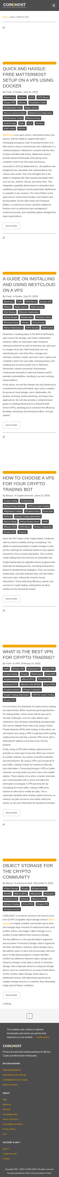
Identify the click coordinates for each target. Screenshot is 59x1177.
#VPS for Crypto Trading (38, 506)
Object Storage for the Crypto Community (28, 871)
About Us (7, 1104)
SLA (5, 1134)
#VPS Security (32, 328)
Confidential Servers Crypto (15, 1080)
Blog (5, 17)
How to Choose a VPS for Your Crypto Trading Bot (28, 484)
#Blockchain (35, 894)
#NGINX (22, 128)
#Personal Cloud (11, 322)
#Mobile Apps (27, 317)
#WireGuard (36, 674)
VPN (17, 663)
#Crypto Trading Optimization (28, 516)
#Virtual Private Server (29, 522)
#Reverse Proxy (33, 118)
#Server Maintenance (13, 328)
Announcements (25, 883)
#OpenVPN (50, 674)
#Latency (22, 532)
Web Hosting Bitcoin (12, 1070)
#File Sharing (9, 312)
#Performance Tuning (13, 118)
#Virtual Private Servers (14, 506)
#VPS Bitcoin (43, 97)
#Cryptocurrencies (12, 689)
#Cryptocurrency (32, 511)
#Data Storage (37, 307)
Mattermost (8, 135)
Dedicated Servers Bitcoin (14, 1075)
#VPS (31, 97)
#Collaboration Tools (13, 108)
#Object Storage (11, 888)
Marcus (9, 495)
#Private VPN (18, 669)
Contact (6, 1158)
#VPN (6, 669)
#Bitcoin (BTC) (28, 679)
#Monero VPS (10, 527)
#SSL (21, 123)
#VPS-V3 (8, 516)
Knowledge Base (10, 1114)
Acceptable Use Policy (13, 1124)
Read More (11, 226)
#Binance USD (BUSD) (30, 684)
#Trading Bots (27, 501)
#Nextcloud (9, 302)
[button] (53, 5)
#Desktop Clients (43, 317)
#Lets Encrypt (10, 123)
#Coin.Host (48, 511)
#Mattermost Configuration (40, 113)
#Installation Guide (38, 102)
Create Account (10, 1153)
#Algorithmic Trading (13, 511)
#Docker (22, 97)
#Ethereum (49, 894)
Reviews (7, 1109)
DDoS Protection (10, 1085)
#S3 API (7, 894)
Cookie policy (42, 1037)
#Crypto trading (10, 501)
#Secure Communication (14, 113)
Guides (18, 92)
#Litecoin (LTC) (10, 684)
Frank (9, 92)
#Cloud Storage (10, 317)
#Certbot (39, 123)
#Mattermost (9, 97)
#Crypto (24, 674)
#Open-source (31, 108)
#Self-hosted (9, 128)
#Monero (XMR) (39, 899)
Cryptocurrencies (25, 495)
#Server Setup (10, 522)
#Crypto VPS (9, 102)
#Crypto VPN (48, 669)
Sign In (6, 1149)
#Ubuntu (22, 102)
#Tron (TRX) (49, 684)
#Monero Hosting (11, 904)
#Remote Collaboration (29, 312)
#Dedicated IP (33, 669)
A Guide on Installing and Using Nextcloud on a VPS (29, 284)
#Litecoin (25, 899)
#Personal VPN (44, 679)
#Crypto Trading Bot (43, 527)
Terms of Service (10, 1119)
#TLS (30, 123)
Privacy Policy (9, 1129)
